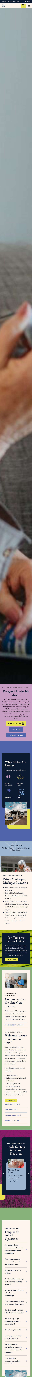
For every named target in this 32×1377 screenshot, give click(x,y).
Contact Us (16, 729)
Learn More (11, 1100)
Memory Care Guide (13, 1171)
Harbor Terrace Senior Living (11, 1)
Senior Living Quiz (16, 735)
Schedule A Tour (14, 723)
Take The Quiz (11, 959)
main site (27, 1)
